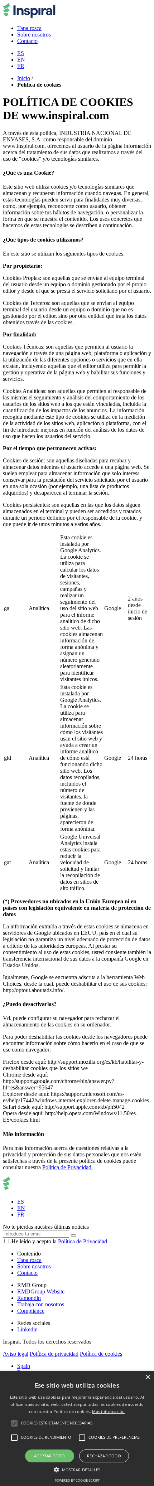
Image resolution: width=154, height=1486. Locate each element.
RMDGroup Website (40, 1291)
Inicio (23, 78)
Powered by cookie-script (77, 1480)
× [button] (147, 1377)
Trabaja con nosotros (40, 1304)
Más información (108, 1411)
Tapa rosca (29, 1260)
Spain (23, 1366)
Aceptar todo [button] (49, 1455)
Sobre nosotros (34, 1266)
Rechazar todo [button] (104, 1455)
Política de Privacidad (82, 1241)
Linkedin (27, 1329)
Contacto (27, 1273)
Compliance (30, 1311)
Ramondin (29, 1298)
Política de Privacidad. (67, 1167)
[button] (77, 1469)
